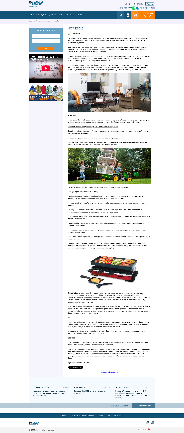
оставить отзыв (144, 406)
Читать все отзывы (119, 406)
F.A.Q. (72, 15)
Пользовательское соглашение (83, 416)
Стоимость (118, 416)
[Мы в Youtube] (153, 422)
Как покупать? (41, 15)
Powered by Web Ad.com (146, 430)
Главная (32, 21)
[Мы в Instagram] (148, 422)
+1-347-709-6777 (124, 8)
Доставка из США (55, 15)
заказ (148, 15)
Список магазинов (43, 21)
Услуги (100, 416)
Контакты (138, 3)
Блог (66, 15)
